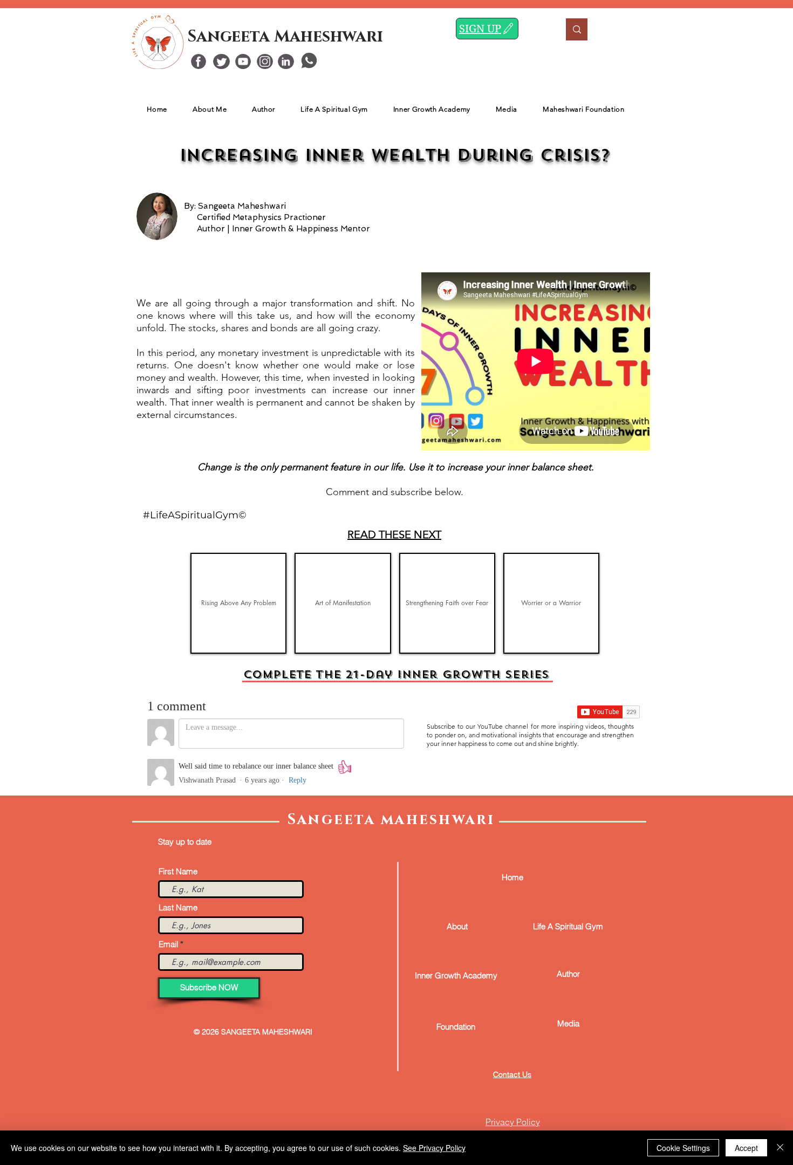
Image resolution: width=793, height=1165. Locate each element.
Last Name (178, 907)
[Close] (780, 1147)
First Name (178, 871)
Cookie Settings (683, 1147)
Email (168, 944)
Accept (746, 1147)
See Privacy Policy (434, 1147)
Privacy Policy (513, 1121)
